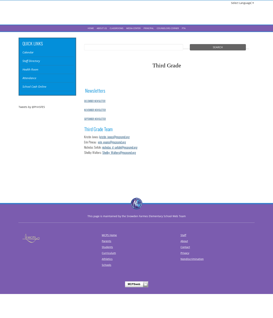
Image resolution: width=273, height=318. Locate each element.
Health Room (30, 69)
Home (91, 28)
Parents (106, 241)
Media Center (133, 28)
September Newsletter (95, 119)
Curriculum (109, 253)
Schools (106, 265)
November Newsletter (95, 110)
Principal (149, 28)
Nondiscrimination (192, 259)
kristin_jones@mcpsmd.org (114, 136)
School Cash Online (34, 87)
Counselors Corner (168, 28)
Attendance (29, 78)
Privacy (185, 253)
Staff (183, 235)
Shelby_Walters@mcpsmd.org (119, 152)
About (184, 241)
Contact (185, 247)
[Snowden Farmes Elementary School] (136, 15)
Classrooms (116, 28)
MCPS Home (109, 235)
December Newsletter (94, 101)
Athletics (107, 259)
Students (107, 247)
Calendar (28, 52)
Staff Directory (31, 61)
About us (102, 28)
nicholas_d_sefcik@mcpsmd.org (119, 147)
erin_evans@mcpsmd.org (112, 142)
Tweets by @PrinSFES (32, 107)
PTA (184, 28)
